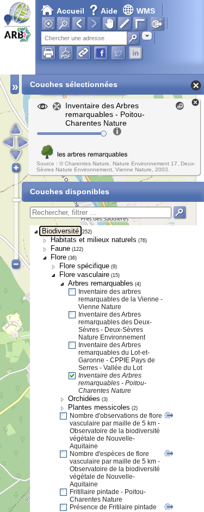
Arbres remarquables (100, 283)
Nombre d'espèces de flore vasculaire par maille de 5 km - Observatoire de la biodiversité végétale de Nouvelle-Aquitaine (115, 469)
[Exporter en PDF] (65, 52)
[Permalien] (83, 52)
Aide (104, 11)
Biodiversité (60, 231)
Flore (58, 257)
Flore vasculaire (84, 274)
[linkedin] (135, 52)
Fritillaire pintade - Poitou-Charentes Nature (108, 495)
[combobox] (146, 35)
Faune (60, 248)
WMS (146, 11)
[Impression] (48, 52)
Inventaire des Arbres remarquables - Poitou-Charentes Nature (112, 383)
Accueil (70, 11)
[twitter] (118, 52)
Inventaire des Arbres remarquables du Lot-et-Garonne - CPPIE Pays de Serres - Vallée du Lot (116, 356)
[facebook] (100, 52)
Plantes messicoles (99, 407)
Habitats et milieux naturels (94, 240)
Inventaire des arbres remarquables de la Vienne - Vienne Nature (120, 299)
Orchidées (84, 398)
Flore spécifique (84, 266)
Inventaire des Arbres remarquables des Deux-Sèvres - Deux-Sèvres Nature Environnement (115, 326)
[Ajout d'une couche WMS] (157, 23)
